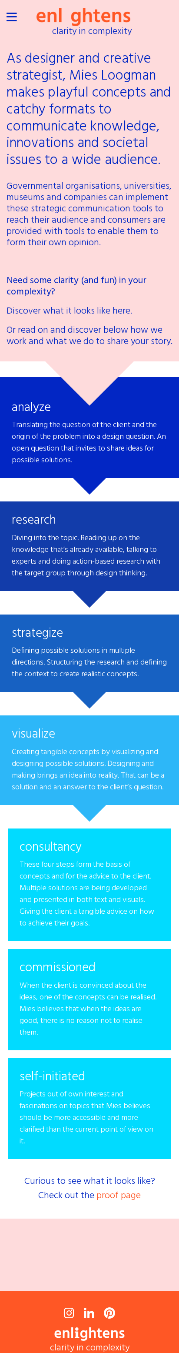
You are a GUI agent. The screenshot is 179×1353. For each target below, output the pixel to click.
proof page (118, 1195)
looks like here (102, 311)
